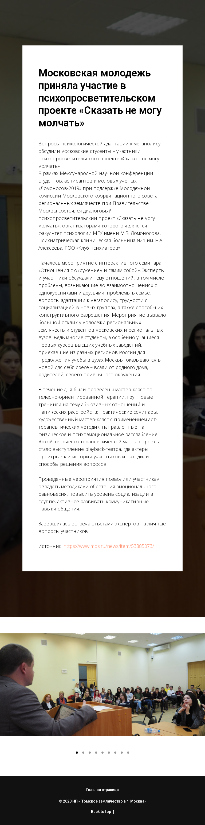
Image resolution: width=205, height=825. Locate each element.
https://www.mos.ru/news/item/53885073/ (109, 546)
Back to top (101, 811)
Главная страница (102, 790)
